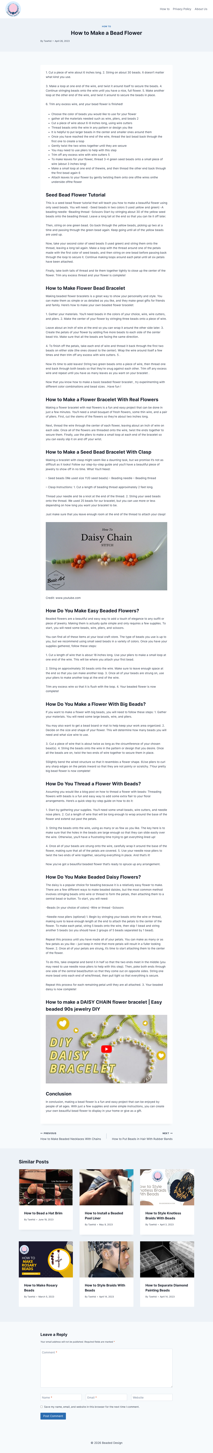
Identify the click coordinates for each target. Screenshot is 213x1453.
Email (92, 1397)
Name (47, 1397)
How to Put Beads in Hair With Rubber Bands (142, 1136)
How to (165, 9)
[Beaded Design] (13, 9)
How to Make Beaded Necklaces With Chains (70, 1136)
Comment (49, 1352)
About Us (201, 9)
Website (138, 1397)
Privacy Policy (182, 9)
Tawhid (47, 41)
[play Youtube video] (106, 1049)
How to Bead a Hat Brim (43, 1213)
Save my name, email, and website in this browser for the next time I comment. (91, 1406)
